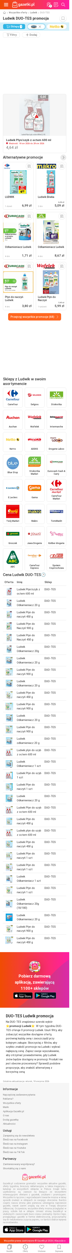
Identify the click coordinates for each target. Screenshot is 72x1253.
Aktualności (9, 1123)
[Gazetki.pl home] (24, 4)
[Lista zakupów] (56, 5)
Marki (6, 1107)
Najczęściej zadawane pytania (19, 1094)
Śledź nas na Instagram (15, 1143)
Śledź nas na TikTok (14, 1152)
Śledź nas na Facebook (15, 1139)
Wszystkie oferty (18, 12)
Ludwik (33, 12)
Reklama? (8, 1098)
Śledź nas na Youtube (14, 1147)
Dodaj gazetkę (10, 1119)
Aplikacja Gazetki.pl (13, 1111)
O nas (6, 1115)
